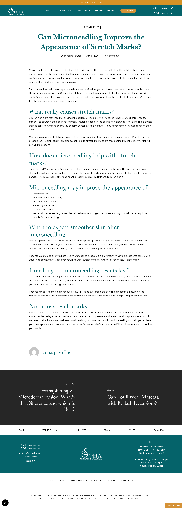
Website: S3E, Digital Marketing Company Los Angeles (112, 480)
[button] (5, 502)
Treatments (91, 27)
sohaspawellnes (72, 56)
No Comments (111, 56)
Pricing (107, 430)
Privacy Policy (84, 480)
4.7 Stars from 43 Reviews (30, 453)
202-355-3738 (163, 8)
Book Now (159, 430)
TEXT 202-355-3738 (163, 13)
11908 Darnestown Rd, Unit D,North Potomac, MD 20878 (151, 449)
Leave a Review (30, 457)
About (21, 430)
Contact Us (173, 505)
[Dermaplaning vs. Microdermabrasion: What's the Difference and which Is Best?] (45, 397)
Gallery (132, 430)
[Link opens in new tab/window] (149, 442)
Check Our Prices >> (91, 3)
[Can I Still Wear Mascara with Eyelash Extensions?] (136, 397)
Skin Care (81, 430)
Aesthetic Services (50, 430)
